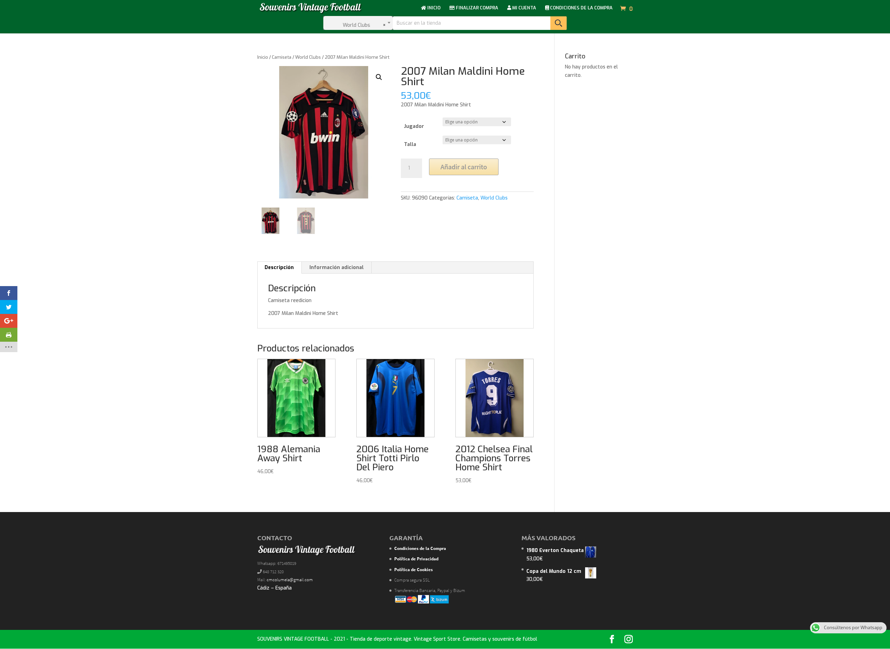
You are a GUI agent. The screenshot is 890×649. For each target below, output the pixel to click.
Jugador (414, 126)
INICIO (433, 8)
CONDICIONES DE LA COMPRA (581, 8)
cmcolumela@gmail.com (290, 580)
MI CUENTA (523, 8)
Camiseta (281, 57)
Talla (410, 144)
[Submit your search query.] (558, 23)
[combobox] (358, 23)
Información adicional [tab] (336, 267)
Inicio (262, 57)
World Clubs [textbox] (362, 25)
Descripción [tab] (279, 267)
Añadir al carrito (463, 166)
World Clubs (308, 57)
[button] (379, 77)
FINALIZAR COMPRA (476, 8)
